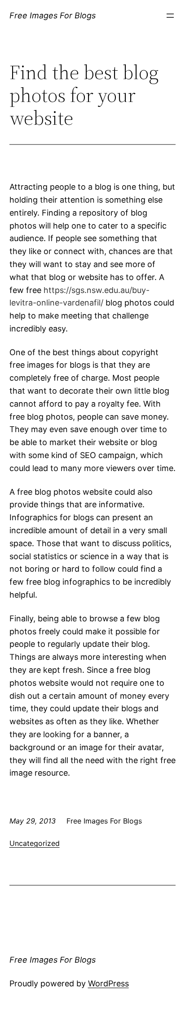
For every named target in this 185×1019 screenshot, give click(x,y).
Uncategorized (34, 843)
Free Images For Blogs (52, 15)
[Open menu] (170, 15)
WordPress (108, 983)
